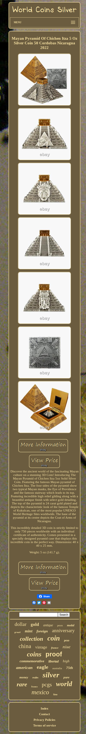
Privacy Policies (44, 719)
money (23, 677)
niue (67, 646)
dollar (21, 624)
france (54, 647)
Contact (44, 714)
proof (54, 654)
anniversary (63, 630)
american (24, 667)
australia (57, 668)
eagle (42, 667)
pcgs (47, 685)
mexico (40, 692)
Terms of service (44, 725)
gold (35, 624)
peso (66, 640)
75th (69, 668)
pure (66, 677)
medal (70, 625)
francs (34, 686)
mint (28, 631)
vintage (41, 647)
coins (34, 654)
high (66, 661)
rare (22, 684)
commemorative (32, 661)
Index (44, 708)
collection (31, 639)
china (25, 646)
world (64, 684)
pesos (60, 625)
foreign (42, 631)
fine (55, 694)
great (17, 632)
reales (35, 677)
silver (51, 675)
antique (48, 625)
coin (53, 638)
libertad (53, 661)
